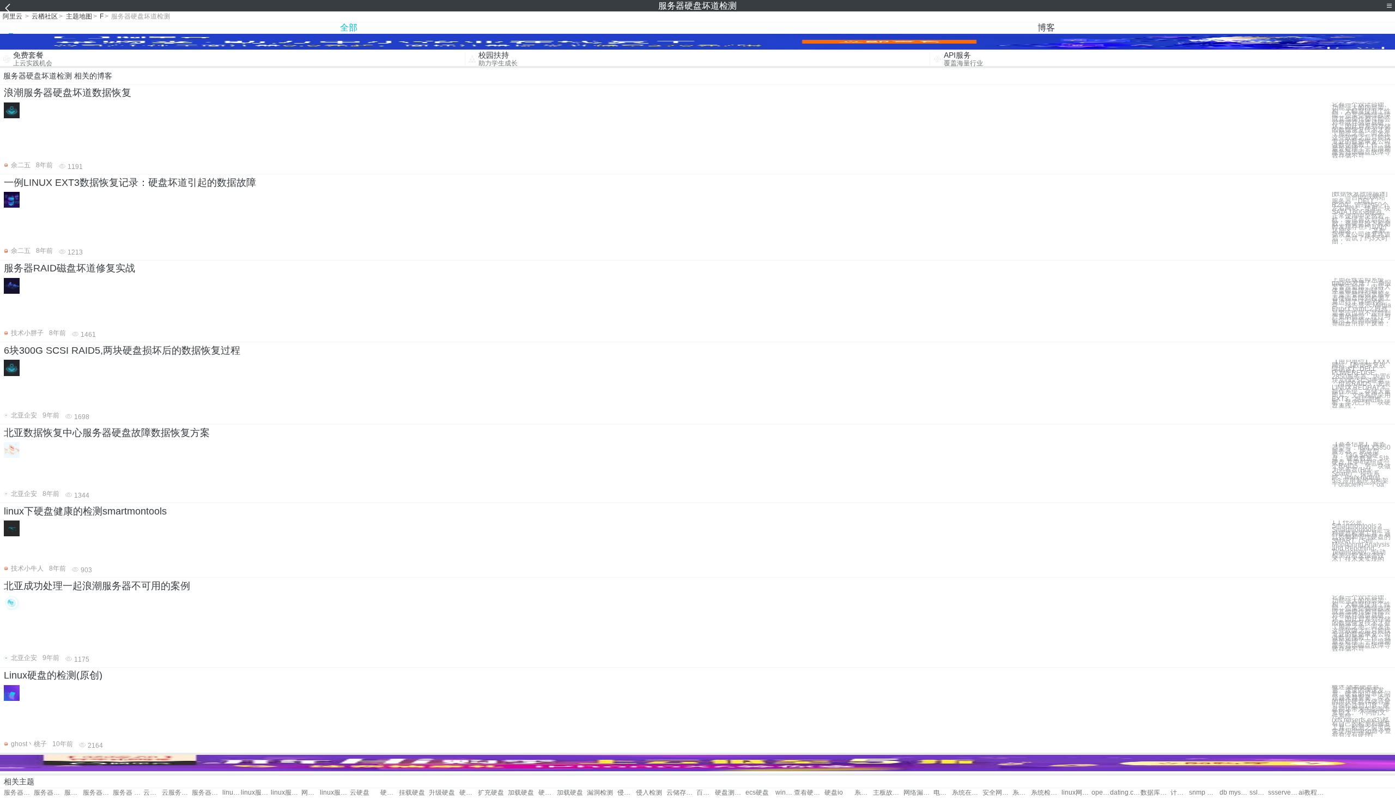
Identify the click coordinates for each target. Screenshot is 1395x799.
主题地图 (79, 16)
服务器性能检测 (73, 793)
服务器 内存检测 (128, 793)
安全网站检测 (997, 793)
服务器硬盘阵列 (49, 793)
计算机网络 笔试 (1179, 793)
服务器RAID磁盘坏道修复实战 (69, 268)
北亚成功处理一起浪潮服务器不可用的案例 (97, 585)
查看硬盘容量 (809, 793)
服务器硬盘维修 (207, 793)
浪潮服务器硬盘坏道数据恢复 (67, 92)
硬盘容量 (547, 793)
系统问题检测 (1021, 793)
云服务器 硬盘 (152, 793)
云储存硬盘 (681, 793)
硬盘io (833, 793)
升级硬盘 (442, 793)
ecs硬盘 (757, 793)
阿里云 (12, 16)
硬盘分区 (468, 793)
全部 (348, 27)
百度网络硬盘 (705, 793)
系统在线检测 (967, 793)
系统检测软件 (1046, 793)
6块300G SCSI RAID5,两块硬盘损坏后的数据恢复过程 (122, 350)
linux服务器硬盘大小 (286, 793)
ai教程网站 (1314, 793)
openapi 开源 (1100, 793)
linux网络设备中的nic (1076, 793)
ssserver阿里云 (1283, 793)
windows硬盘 (784, 793)
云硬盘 (359, 793)
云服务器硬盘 (177, 793)
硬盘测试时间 (730, 793)
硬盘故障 (389, 793)
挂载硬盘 (412, 793)
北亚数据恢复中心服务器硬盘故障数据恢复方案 (107, 432)
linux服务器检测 (231, 793)
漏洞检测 (600, 793)
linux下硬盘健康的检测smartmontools (85, 511)
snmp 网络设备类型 (1204, 793)
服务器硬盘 (19, 793)
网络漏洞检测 (918, 793)
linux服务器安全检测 (335, 793)
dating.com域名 (1125, 793)
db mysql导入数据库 (1235, 793)
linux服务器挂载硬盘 (256, 793)
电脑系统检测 (942, 793)
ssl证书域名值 (1259, 793)
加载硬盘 (521, 793)
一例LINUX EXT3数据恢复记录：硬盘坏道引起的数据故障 (130, 182)
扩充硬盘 (491, 793)
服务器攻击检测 (98, 793)
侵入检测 (626, 793)
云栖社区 (45, 16)
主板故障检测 (888, 793)
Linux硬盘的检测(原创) (53, 675)
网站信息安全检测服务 (310, 793)
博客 (1046, 27)
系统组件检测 (863, 793)
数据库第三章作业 (1155, 793)
